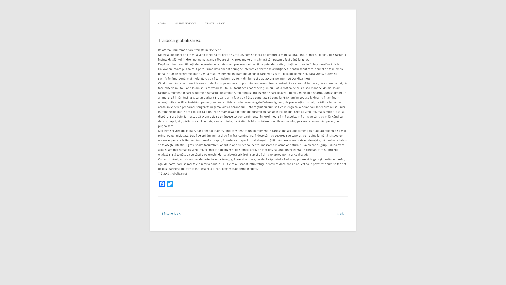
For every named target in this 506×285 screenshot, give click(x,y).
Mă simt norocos (185, 23)
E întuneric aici (169, 213)
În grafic (341, 213)
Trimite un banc (215, 23)
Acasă (162, 23)
